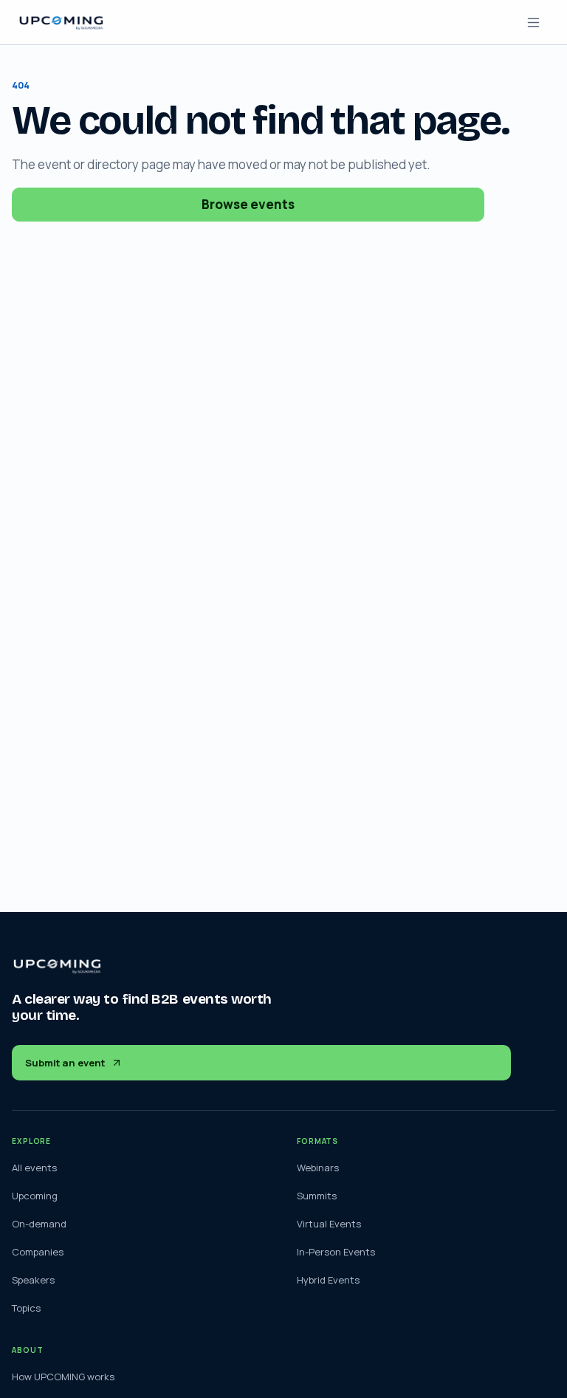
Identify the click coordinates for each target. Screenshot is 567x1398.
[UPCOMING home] (62, 22)
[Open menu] (533, 22)
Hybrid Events (328, 1279)
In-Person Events (336, 1251)
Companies (37, 1251)
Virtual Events (329, 1223)
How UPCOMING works (63, 1376)
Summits (317, 1195)
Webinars (318, 1167)
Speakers (33, 1279)
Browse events (248, 204)
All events (34, 1167)
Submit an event (65, 1062)
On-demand (39, 1223)
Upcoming (35, 1195)
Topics (26, 1308)
